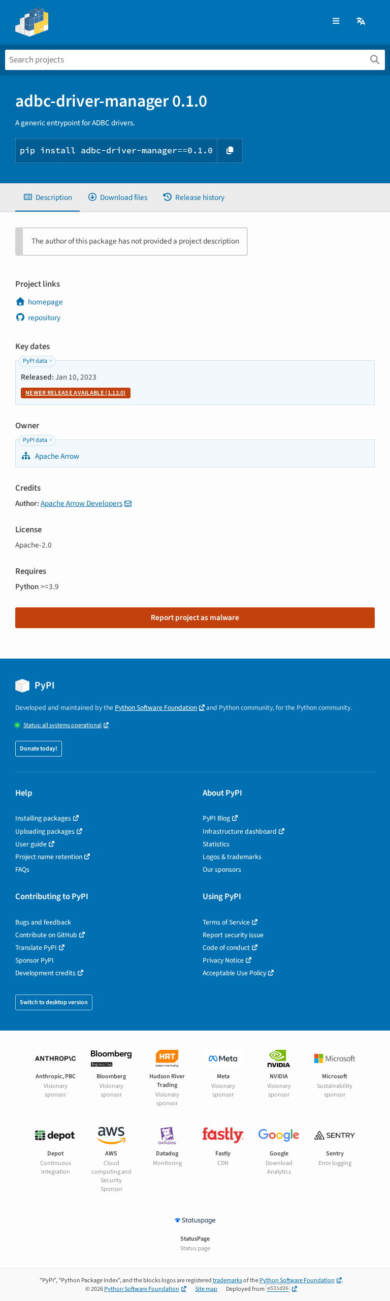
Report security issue (233, 935)
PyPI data (35, 361)
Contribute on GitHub (46, 935)
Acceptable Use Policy (234, 973)
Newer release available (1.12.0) (75, 393)
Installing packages (43, 818)
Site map (206, 1289)
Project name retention (48, 857)
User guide (31, 844)
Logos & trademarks (232, 857)
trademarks (227, 1280)
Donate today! (38, 748)
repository (44, 317)
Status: (62, 725)
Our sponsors (222, 869)
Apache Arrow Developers (81, 503)
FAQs (22, 869)
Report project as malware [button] (195, 617)
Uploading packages (45, 831)
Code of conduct (226, 947)
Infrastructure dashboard (240, 831)
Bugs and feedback (43, 922)
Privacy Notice (223, 960)
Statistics (216, 844)
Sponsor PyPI (34, 960)
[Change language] (361, 21)
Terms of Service (226, 922)
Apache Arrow (56, 456)
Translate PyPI (36, 947)
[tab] (47, 198)
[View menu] (335, 21)
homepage (45, 301)
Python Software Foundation (156, 707)
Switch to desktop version (54, 1002)
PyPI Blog (216, 818)
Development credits (45, 973)
